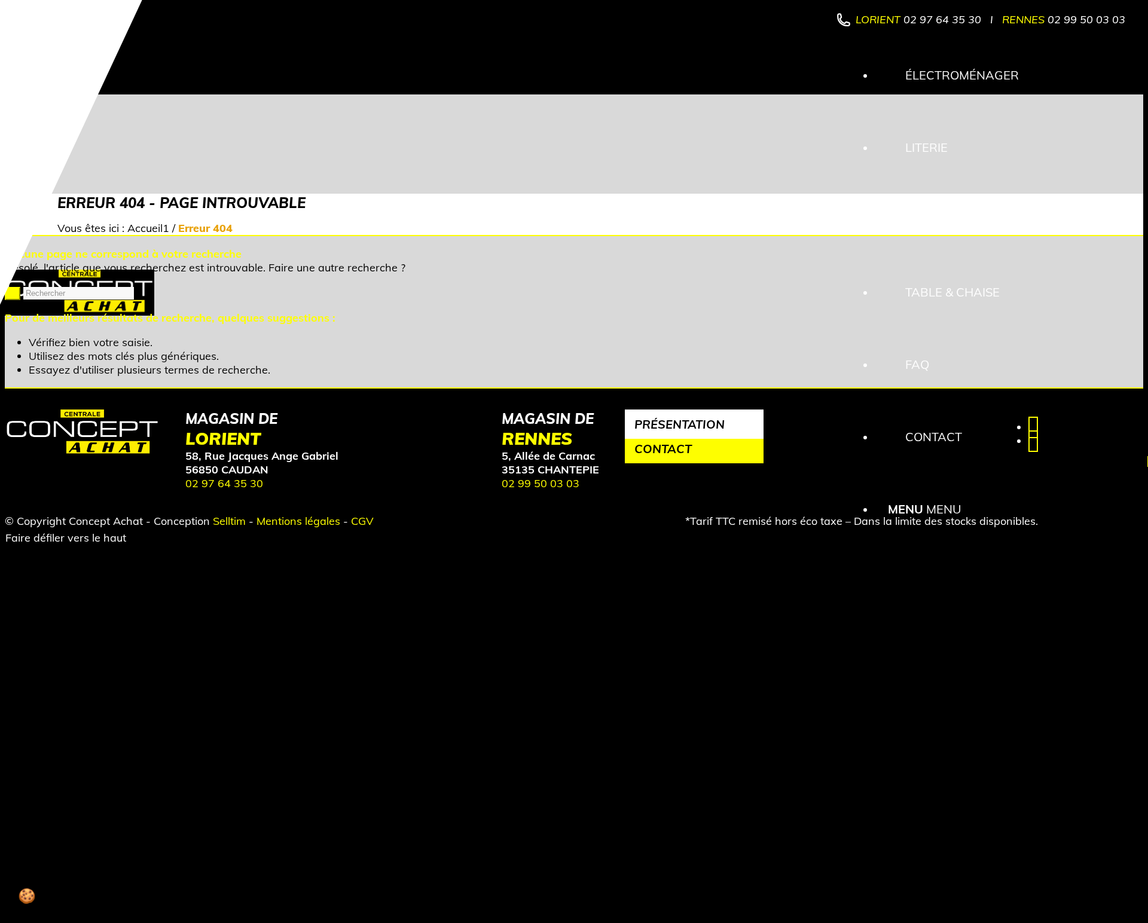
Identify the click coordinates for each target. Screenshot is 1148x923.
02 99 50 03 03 (1086, 19)
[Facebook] (1033, 427)
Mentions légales (298, 521)
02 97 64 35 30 (942, 19)
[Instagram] (1033, 441)
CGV (362, 521)
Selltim (229, 521)
